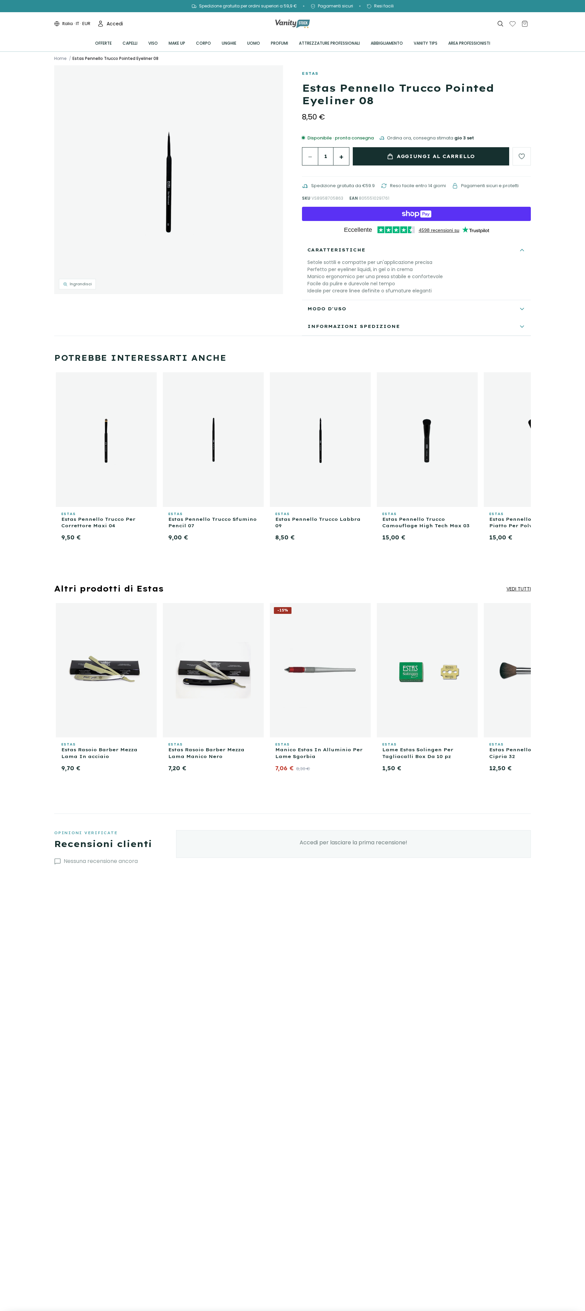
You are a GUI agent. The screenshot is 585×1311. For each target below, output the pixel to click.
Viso (153, 43)
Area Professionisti (469, 43)
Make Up (177, 43)
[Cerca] (500, 24)
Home (60, 58)
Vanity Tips (425, 43)
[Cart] (525, 24)
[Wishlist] (512, 24)
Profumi (279, 43)
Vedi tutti (518, 588)
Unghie (229, 43)
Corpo (203, 43)
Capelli (130, 43)
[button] (168, 179)
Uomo (253, 43)
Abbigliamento (387, 43)
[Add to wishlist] (522, 156)
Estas (310, 73)
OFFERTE (103, 43)
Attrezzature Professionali (329, 43)
